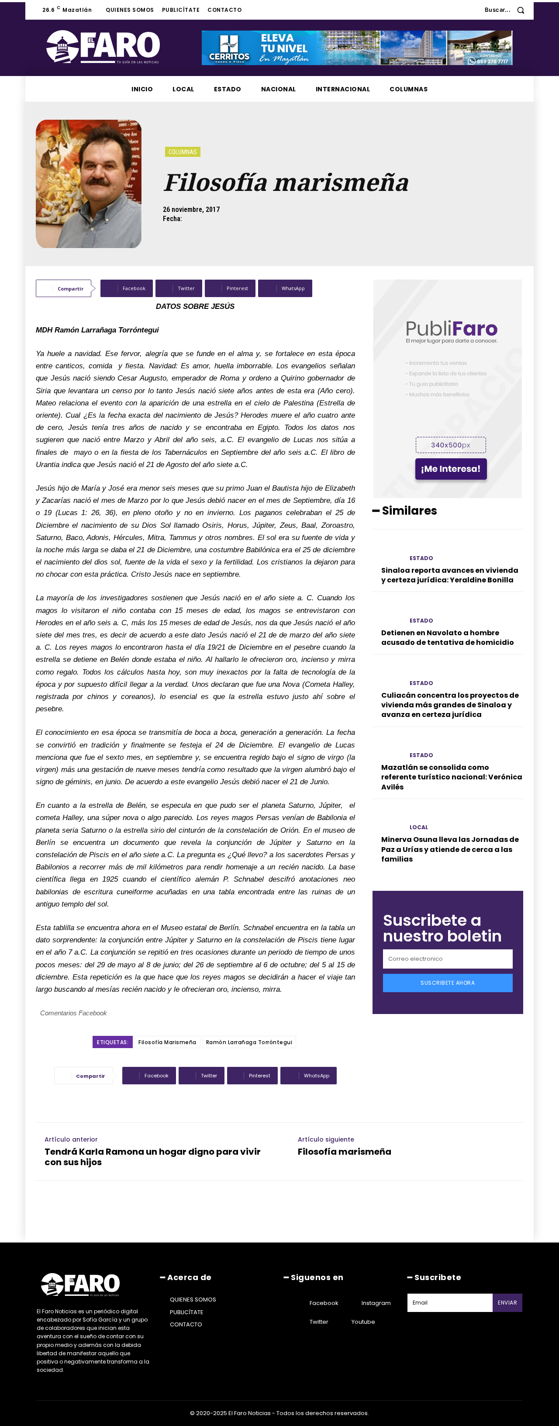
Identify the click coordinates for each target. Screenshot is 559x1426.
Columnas (183, 152)
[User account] (471, 10)
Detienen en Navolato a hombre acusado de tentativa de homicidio (447, 637)
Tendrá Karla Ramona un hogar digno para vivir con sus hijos (153, 1156)
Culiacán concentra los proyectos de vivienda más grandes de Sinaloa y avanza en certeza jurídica (450, 705)
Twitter (319, 1322)
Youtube (363, 1322)
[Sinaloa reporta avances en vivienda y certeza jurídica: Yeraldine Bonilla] (388, 550)
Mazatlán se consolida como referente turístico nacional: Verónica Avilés (451, 777)
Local (419, 827)
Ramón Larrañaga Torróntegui (249, 1042)
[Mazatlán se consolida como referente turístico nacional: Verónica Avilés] (388, 748)
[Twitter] (299, 1322)
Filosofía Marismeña (167, 1042)
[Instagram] (351, 1303)
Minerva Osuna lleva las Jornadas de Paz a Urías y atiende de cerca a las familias (450, 849)
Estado (421, 558)
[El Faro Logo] (120, 46)
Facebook (324, 1303)
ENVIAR (507, 1302)
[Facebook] (299, 1303)
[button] (508, 10)
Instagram (376, 1303)
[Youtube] (341, 1322)
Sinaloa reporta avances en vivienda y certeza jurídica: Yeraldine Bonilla (449, 575)
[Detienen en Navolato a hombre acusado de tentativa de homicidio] (388, 613)
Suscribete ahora (448, 982)
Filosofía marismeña (344, 1151)
